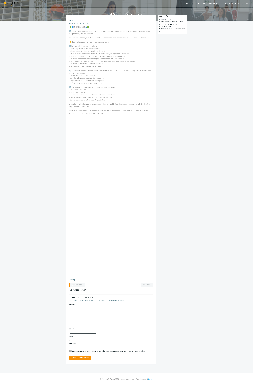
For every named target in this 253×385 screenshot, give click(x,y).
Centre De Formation (231, 3)
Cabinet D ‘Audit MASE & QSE (206, 3)
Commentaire (75, 304)
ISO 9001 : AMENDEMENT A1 (168, 24)
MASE (71, 20)
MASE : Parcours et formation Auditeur (171, 21)
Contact (248, 3)
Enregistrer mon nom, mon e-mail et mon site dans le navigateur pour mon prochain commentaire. (108, 351)
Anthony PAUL (74, 23)
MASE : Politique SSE (165, 26)
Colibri (150, 379)
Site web (72, 344)
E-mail (72, 336)
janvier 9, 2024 (84, 23)
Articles (189, 3)
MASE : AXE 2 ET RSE (166, 19)
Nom (71, 329)
